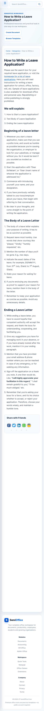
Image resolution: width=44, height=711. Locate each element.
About (22, 682)
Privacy (22, 688)
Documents (22, 641)
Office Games (22, 668)
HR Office (22, 648)
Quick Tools (22, 661)
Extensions (22, 671)
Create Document (13, 32)
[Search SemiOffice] (39, 4)
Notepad (22, 665)
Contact (22, 685)
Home (8, 51)
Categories (16, 51)
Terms (22, 692)
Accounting (22, 645)
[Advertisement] (22, 521)
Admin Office (22, 651)
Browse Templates (13, 38)
